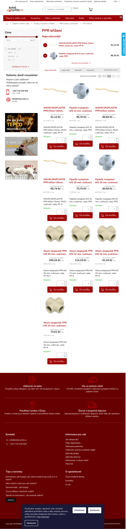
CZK (116, 1)
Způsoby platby (100, 1)
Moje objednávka (37, 1)
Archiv (11, 500)
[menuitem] (15, 18)
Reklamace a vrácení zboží (76, 460)
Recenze (69, 463)
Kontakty (69, 480)
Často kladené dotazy (74, 476)
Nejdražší (78, 70)
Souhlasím (94, 510)
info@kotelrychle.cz (18, 440)
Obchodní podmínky (54, 1)
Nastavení (31, 523)
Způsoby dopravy (72, 457)
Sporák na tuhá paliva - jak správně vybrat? (24, 495)
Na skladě (14, 49)
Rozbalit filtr (19, 66)
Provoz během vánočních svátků (20, 491)
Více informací (43, 516)
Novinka (13, 56)
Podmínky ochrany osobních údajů (78, 1)
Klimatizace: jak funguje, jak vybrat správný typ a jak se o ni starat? (31, 478)
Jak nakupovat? (21, 1)
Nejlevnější (66, 70)
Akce (11, 52)
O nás (68, 484)
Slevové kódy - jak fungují (17, 487)
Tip (11, 60)
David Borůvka (115, 524)
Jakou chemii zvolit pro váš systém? (21, 483)
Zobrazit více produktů (79, 63)
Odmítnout (79, 510)
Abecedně (90, 70)
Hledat (75, 8)
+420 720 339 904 (18, 444)
